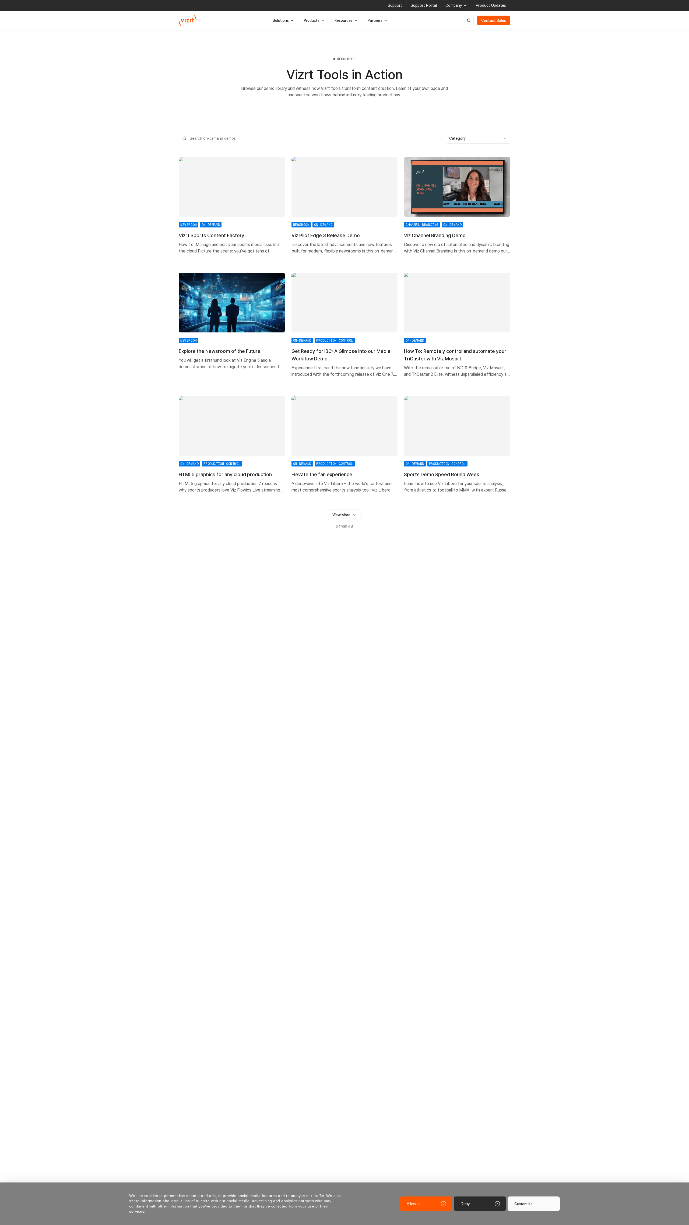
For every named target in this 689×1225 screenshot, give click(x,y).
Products (311, 20)
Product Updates (491, 5)
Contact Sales (493, 20)
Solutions (281, 20)
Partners (375, 20)
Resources (344, 20)
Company (453, 5)
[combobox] (478, 138)
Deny (465, 1203)
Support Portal (424, 5)
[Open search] (469, 20)
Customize (523, 1204)
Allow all (414, 1203)
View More (341, 515)
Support (395, 5)
